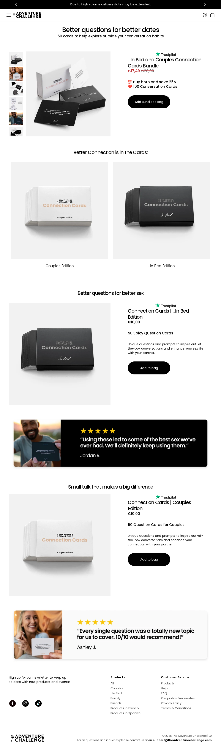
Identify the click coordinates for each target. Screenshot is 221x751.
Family (115, 698)
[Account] (205, 15)
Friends (115, 703)
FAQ (164, 693)
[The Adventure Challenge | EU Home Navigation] (34, 738)
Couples (116, 688)
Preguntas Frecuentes (178, 698)
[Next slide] (205, 4)
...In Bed (116, 693)
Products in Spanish (125, 713)
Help (164, 688)
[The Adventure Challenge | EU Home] (29, 15)
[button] (16, 58)
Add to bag (149, 368)
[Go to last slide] (16, 4)
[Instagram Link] (25, 703)
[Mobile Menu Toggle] (8, 15)
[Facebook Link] (12, 703)
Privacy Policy (171, 703)
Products (168, 683)
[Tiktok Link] (38, 703)
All (112, 683)
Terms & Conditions (176, 708)
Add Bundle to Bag (149, 102)
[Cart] (212, 15)
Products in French (124, 708)
